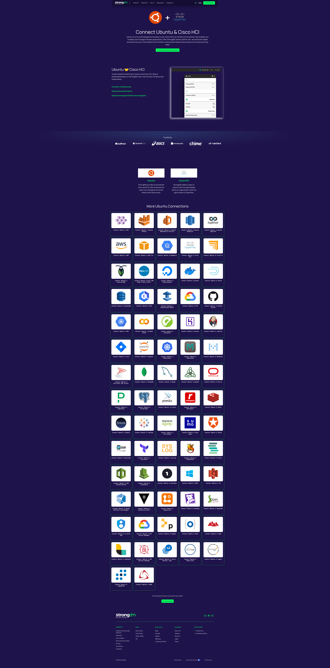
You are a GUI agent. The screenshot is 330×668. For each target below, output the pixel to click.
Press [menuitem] (176, 641)
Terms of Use (208, 660)
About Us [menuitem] (178, 631)
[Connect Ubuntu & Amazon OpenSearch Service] (167, 224)
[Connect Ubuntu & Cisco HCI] (190, 249)
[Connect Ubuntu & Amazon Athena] (144, 224)
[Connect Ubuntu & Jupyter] (144, 350)
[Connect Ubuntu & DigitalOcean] (167, 274)
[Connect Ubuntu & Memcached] (190, 350)
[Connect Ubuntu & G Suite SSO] (121, 528)
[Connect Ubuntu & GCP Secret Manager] (144, 528)
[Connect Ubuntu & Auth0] (213, 426)
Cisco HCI (184, 180)
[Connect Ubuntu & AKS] (121, 224)
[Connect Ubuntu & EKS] (144, 300)
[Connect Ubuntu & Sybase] (121, 426)
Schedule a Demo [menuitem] (201, 633)
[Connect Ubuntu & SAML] (144, 578)
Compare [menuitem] (119, 649)
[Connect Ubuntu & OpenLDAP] (213, 502)
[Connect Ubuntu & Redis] (213, 401)
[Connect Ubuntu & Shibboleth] (190, 452)
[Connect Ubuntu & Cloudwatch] (144, 477)
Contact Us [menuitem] (199, 631)
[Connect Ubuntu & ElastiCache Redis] (167, 300)
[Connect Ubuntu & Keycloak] (121, 452)
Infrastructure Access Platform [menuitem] (123, 632)
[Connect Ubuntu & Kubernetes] (167, 350)
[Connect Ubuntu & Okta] (190, 528)
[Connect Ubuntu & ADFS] (190, 477)
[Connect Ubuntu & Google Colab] (144, 325)
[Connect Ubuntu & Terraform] (144, 452)
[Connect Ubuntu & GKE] (121, 325)
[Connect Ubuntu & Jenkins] (213, 325)
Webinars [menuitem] (158, 639)
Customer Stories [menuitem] (160, 641)
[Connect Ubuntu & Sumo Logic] (190, 426)
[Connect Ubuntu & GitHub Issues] (213, 300)
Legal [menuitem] (176, 639)
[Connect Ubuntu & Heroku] (190, 325)
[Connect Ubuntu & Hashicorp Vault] (144, 502)
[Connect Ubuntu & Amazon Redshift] (190, 224)
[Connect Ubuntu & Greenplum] (167, 325)
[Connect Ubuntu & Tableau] (144, 426)
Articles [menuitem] (157, 633)
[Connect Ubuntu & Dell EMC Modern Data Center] (144, 274)
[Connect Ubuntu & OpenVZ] (190, 376)
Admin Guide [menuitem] (140, 636)
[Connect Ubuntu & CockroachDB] (121, 274)
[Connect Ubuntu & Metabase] (213, 350)
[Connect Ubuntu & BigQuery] (167, 249)
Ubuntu (151, 180)
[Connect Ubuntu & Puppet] (167, 528)
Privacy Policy (178, 660)
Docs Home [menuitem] (139, 631)
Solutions (144, 3)
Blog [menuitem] (156, 631)
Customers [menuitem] (119, 646)
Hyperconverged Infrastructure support (129, 95)
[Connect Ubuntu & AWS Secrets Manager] (144, 553)
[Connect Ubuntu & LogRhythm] (121, 578)
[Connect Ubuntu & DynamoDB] (121, 300)
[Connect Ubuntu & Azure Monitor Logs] (167, 553)
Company (169, 3)
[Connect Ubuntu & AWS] (121, 249)
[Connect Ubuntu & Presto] (167, 401)
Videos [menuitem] (157, 636)
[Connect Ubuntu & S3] (213, 477)
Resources (160, 3)
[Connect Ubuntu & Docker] (190, 274)
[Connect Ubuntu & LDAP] (213, 528)
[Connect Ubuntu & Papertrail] (190, 553)
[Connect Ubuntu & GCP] (190, 300)
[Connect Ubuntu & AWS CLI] (144, 249)
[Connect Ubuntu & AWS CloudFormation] (121, 477)
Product (135, 3)
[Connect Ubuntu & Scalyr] (213, 452)
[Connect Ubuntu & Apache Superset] (213, 224)
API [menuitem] (137, 639)
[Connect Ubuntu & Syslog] (167, 452)
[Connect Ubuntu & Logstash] (121, 553)
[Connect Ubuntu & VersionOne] (167, 426)
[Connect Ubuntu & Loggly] (213, 553)
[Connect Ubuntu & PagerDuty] (121, 401)
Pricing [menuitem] (118, 643)
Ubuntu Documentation (122, 91)
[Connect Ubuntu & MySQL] (167, 376)
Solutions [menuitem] (119, 635)
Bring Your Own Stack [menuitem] (122, 641)
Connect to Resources (121, 87)
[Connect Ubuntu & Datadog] (190, 502)
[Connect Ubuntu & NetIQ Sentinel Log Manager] (121, 502)
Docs (151, 3)
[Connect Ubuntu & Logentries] (167, 502)
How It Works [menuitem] (120, 638)
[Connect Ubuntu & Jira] (121, 350)
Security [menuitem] (177, 636)
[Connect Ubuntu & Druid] (213, 274)
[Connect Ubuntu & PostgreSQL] (144, 401)
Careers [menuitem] (177, 633)
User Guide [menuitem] (139, 633)
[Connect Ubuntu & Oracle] (213, 376)
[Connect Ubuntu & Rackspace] (190, 401)
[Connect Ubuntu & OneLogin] (167, 477)
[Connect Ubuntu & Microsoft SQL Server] (121, 376)
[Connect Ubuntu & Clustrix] (213, 249)
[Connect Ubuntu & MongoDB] (144, 376)
